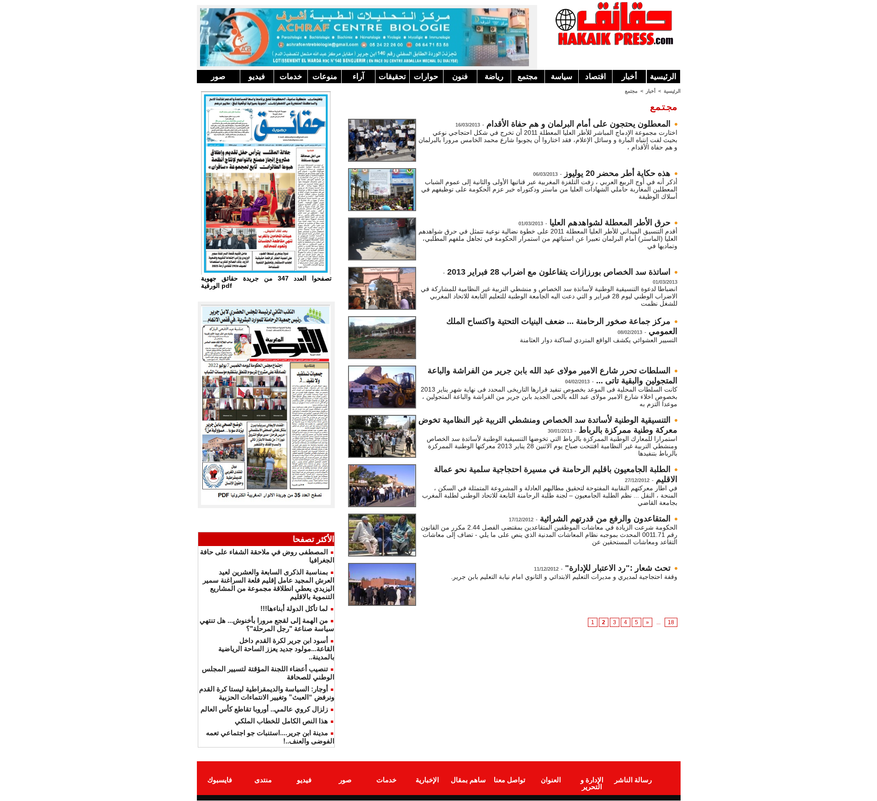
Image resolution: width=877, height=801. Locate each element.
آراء (359, 76)
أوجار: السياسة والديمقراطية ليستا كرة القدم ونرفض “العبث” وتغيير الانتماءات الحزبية (266, 693)
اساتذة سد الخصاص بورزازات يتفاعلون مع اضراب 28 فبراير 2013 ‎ (558, 271)
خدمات (291, 76)
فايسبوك (219, 780)
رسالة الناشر (633, 780)
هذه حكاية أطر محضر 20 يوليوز (617, 173)
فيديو (256, 76)
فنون (460, 76)
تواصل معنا (509, 780)
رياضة (494, 76)
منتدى (263, 780)
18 (671, 622)
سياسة (561, 76)
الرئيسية (663, 76)
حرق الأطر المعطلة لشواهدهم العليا (610, 222)
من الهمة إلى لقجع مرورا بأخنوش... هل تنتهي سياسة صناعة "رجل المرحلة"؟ (267, 624)
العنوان (551, 780)
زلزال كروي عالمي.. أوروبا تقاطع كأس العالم (264, 709)
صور (218, 76)
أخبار (629, 76)
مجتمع (528, 76)
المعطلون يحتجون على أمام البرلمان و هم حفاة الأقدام (578, 123)
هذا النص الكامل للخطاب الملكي (281, 721)
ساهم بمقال (468, 780)
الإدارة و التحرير (592, 783)
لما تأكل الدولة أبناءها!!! (294, 608)
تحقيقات (392, 76)
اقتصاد (595, 76)
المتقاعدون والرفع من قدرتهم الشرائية (605, 518)
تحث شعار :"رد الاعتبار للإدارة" (618, 568)
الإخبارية (427, 780)
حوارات (426, 76)
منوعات (324, 76)
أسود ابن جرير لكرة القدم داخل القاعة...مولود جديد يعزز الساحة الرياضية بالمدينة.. (276, 649)
